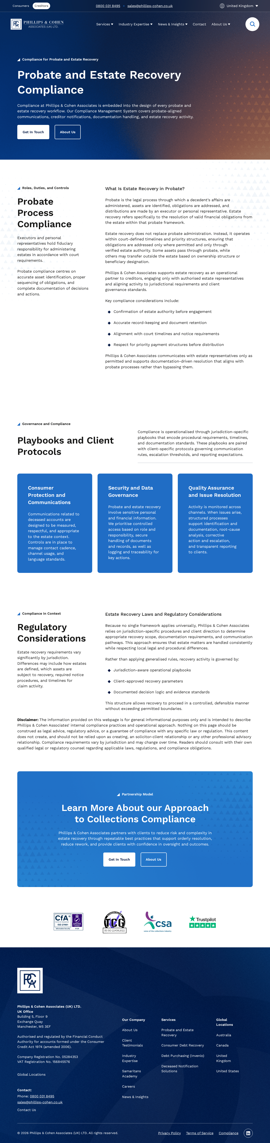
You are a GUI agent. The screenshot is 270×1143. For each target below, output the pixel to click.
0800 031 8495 (108, 6)
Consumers (21, 5)
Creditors (41, 5)
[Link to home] (37, 24)
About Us (68, 132)
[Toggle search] (252, 24)
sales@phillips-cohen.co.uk (150, 6)
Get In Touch (33, 132)
